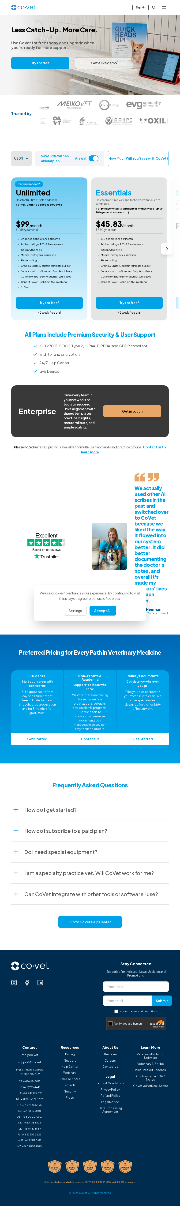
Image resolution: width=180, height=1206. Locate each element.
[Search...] (154, 7)
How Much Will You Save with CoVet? (138, 158)
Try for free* (49, 303)
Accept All (103, 611)
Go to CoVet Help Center (90, 922)
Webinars (69, 1073)
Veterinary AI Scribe (150, 1064)
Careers (110, 1060)
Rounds (69, 1085)
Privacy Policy (110, 1089)
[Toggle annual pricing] (93, 158)
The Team (110, 1054)
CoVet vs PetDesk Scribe (150, 1086)
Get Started (37, 739)
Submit (162, 1001)
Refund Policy (110, 1095)
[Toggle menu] (164, 7)
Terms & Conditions (110, 1083)
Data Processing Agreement (110, 1110)
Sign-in (140, 7)
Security (70, 1091)
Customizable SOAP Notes (150, 1078)
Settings (75, 611)
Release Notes (70, 1079)
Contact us (90, 739)
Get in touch (132, 411)
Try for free (40, 63)
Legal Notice (110, 1102)
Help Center (69, 1066)
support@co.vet (29, 1062)
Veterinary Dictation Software (150, 1056)
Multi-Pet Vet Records (150, 1070)
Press (70, 1097)
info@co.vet (29, 1055)
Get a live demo (104, 63)
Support (70, 1060)
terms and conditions (144, 1011)
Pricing (70, 1054)
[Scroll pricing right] (166, 249)
